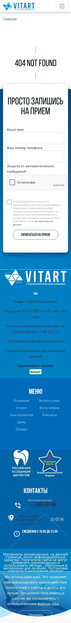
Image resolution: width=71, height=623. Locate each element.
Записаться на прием (35, 235)
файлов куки (48, 603)
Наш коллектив (21, 415)
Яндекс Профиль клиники (35, 301)
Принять (36, 614)
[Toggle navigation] (62, 6)
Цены (21, 422)
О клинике (21, 401)
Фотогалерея (49, 408)
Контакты (49, 415)
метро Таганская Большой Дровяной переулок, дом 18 (28, 519)
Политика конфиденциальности (35, 341)
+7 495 (39, 505)
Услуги (21, 408)
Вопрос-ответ (49, 401)
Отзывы (21, 429)
